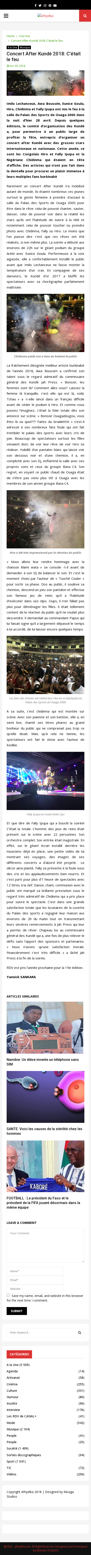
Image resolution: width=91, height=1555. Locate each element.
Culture (12, 1390)
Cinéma (12, 1384)
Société (12, 1448)
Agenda (12, 1371)
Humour (12, 1397)
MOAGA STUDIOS (47, 1550)
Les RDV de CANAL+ (21, 1416)
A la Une (12, 47)
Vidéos (11, 1474)
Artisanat (13, 1377)
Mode (11, 1423)
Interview (13, 1410)
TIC (9, 1468)
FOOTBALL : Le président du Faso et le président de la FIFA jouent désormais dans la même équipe (43, 1203)
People (12, 1435)
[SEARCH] (79, 1332)
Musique (25, 47)
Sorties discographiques (24, 1455)
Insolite (12, 1403)
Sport (11, 1461)
